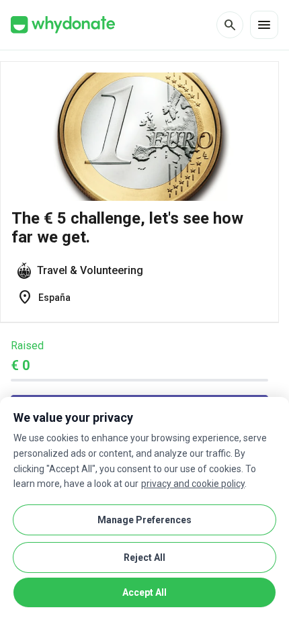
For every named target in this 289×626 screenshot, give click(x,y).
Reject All (144, 557)
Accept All (144, 592)
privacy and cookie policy (193, 483)
